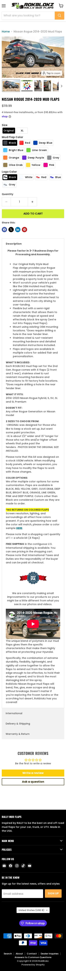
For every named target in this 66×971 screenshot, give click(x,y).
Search (8, 953)
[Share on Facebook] (4, 229)
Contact (32, 953)
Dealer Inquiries (49, 953)
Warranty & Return (18, 734)
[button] (11, 86)
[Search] (59, 16)
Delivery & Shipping (18, 723)
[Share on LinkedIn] (17, 229)
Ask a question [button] (33, 782)
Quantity (7, 194)
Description (14, 243)
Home (6, 31)
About (19, 953)
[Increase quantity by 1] (32, 201)
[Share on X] (11, 229)
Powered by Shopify (33, 964)
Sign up (53, 893)
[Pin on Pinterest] (24, 229)
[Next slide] (61, 85)
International (14, 713)
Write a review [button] (33, 773)
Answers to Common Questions (33, 957)
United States (31, 910)
